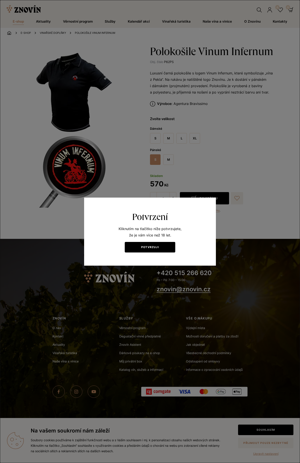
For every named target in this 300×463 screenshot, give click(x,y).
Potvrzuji (150, 247)
